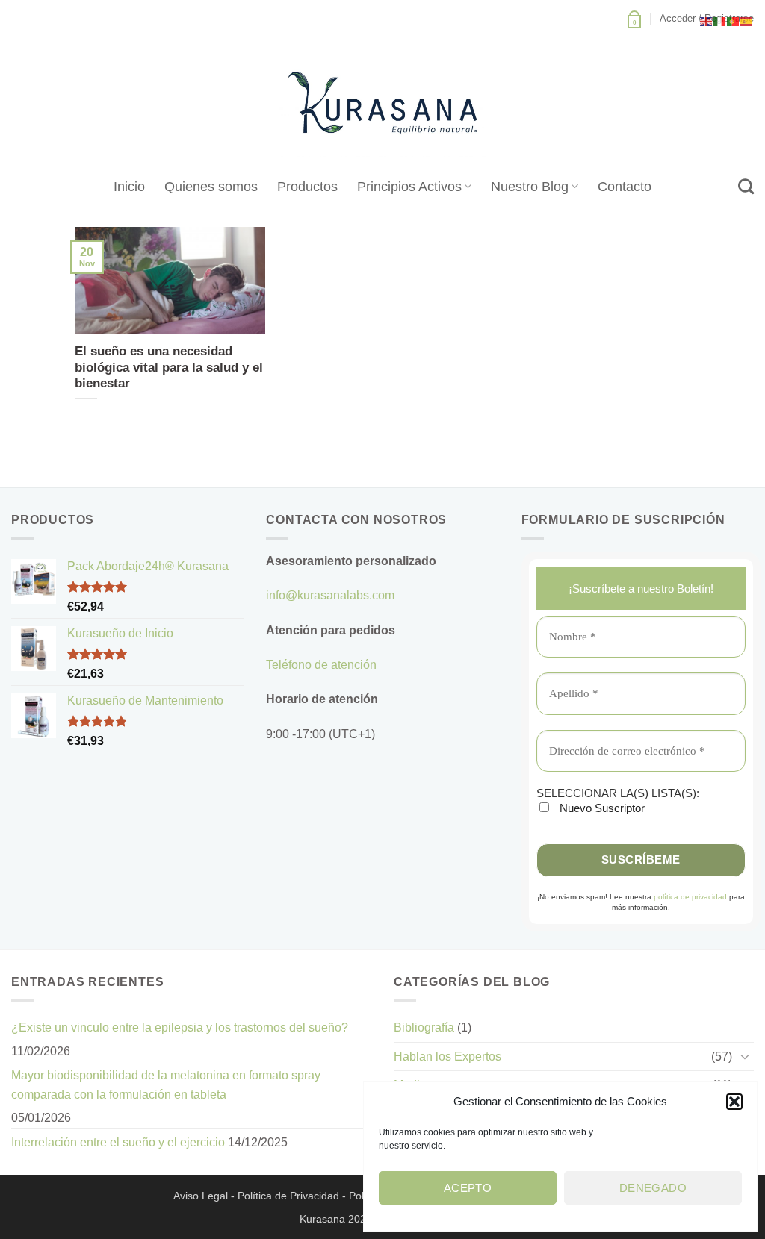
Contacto (624, 186)
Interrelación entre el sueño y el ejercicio (118, 1142)
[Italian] (720, 20)
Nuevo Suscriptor (601, 808)
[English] (706, 20)
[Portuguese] (733, 20)
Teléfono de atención (321, 664)
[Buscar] (746, 186)
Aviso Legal (200, 1196)
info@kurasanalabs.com (330, 595)
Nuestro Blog (530, 186)
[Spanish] (747, 20)
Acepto (468, 1188)
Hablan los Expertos (447, 1056)
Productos (307, 186)
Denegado (653, 1188)
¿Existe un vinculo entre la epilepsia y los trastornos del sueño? (179, 1027)
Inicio (129, 186)
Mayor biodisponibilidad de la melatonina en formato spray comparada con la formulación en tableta (165, 1085)
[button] (734, 1101)
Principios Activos (409, 186)
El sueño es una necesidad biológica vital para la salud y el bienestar (169, 367)
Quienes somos (211, 186)
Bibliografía (424, 1027)
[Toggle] (745, 1056)
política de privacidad (690, 897)
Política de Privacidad (288, 1196)
